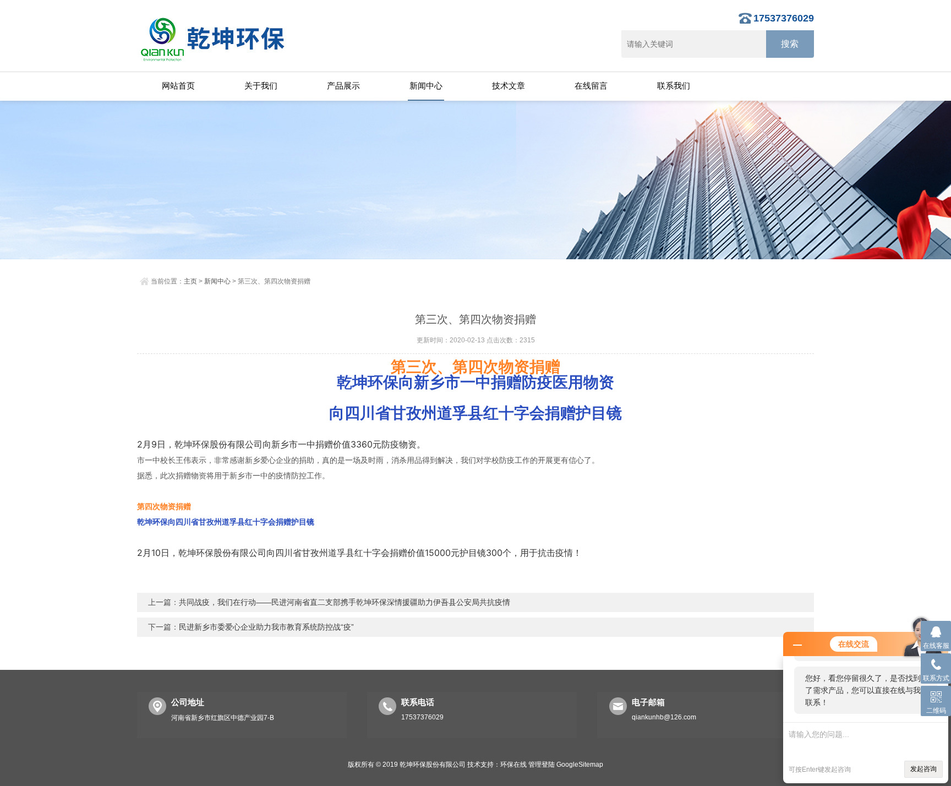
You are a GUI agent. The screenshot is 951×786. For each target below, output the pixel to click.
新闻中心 (425, 85)
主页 (190, 281)
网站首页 (178, 85)
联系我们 (673, 85)
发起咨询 (923, 769)
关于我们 (260, 85)
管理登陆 (541, 764)
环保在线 (513, 764)
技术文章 (508, 85)
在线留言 (591, 85)
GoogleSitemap (579, 764)
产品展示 (343, 85)
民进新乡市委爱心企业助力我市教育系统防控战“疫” (266, 627)
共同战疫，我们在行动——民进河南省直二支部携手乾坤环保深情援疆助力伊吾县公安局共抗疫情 (344, 602)
